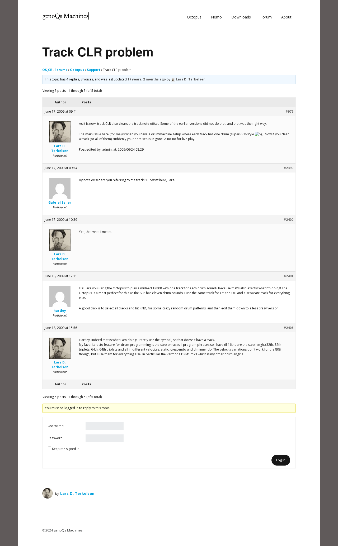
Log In (280, 460)
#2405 (288, 327)
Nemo (216, 17)
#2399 (288, 168)
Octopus (194, 17)
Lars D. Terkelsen (77, 493)
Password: (55, 438)
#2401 (288, 276)
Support (93, 70)
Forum (266, 17)
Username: (56, 426)
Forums (61, 70)
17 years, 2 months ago (147, 79)
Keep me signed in (65, 449)
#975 (289, 111)
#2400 (288, 219)
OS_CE (47, 70)
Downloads (241, 17)
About (286, 17)
